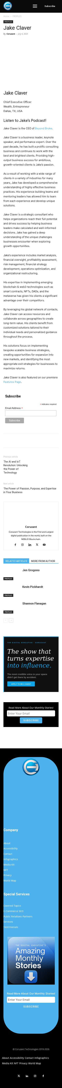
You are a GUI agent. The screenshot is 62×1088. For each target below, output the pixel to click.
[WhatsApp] (41, 41)
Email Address (14, 408)
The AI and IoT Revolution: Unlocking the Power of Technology (15, 467)
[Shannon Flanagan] (12, 608)
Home (6, 16)
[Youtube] (45, 545)
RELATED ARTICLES (16, 561)
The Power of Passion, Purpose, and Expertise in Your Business (29, 490)
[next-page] (11, 620)
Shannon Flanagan (34, 603)
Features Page (12, 382)
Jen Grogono (31, 570)
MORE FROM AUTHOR (43, 561)
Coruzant (11, 33)
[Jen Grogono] (12, 574)
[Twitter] (19, 1076)
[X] (25, 41)
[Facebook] (17, 41)
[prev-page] (5, 620)
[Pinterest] (33, 41)
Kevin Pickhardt (32, 587)
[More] (49, 41)
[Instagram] (24, 545)
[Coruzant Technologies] (7, 6)
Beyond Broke (43, 128)
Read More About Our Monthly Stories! (31, 707)
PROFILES (17, 16)
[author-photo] (31, 521)
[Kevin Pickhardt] (12, 591)
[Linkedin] (31, 545)
